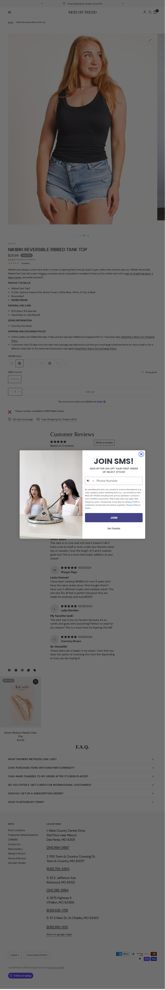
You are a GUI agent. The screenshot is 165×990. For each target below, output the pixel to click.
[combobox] (90, 481)
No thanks (114, 528)
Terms (87, 508)
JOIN (113, 518)
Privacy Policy (132, 505)
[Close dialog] (141, 454)
